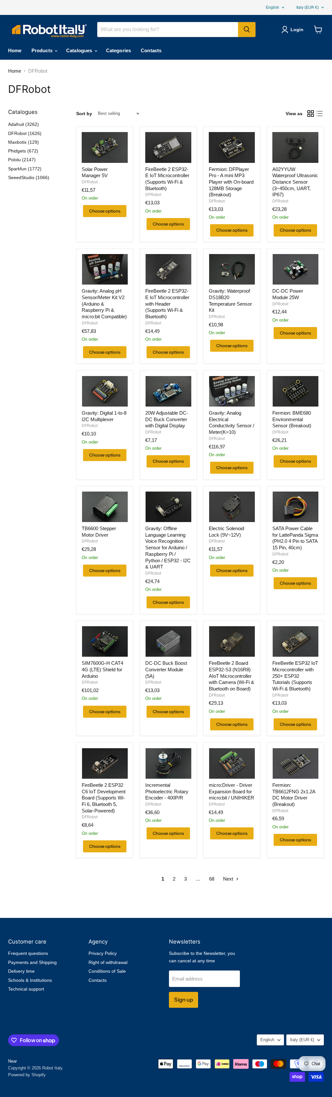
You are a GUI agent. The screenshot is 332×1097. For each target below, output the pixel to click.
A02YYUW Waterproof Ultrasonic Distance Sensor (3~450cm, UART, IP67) (295, 182)
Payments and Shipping (32, 962)
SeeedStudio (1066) (28, 177)
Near (12, 1061)
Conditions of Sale (107, 971)
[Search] (246, 29)
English (272, 7)
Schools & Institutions (30, 980)
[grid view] (310, 113)
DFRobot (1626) (25, 133)
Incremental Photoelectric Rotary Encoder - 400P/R (166, 791)
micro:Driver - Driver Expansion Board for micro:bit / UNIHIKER (231, 791)
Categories (118, 50)
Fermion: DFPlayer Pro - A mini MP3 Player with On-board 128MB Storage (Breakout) (231, 182)
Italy (307, 7)
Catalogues (80, 50)
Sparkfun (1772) (25, 168)
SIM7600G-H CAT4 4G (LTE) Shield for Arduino (102, 669)
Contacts (151, 50)
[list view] (319, 113)
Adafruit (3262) (23, 124)
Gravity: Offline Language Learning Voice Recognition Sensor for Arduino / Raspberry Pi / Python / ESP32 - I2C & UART (168, 547)
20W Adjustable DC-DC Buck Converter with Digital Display (166, 419)
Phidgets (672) (23, 150)
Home (15, 50)
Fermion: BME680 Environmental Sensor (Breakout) (291, 419)
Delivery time (21, 971)
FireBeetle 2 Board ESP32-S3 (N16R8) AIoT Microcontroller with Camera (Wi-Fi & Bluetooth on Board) (231, 675)
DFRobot (90, 182)
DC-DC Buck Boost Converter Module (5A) (166, 669)
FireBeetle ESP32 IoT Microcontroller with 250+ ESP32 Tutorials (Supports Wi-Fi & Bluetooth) (295, 675)
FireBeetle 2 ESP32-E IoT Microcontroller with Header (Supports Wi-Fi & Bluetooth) (167, 303)
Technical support (26, 989)
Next (228, 879)
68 (211, 879)
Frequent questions (28, 953)
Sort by (84, 113)
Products (42, 50)
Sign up (183, 999)
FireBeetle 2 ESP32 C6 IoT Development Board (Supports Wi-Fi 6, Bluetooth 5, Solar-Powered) (103, 797)
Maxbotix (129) (23, 142)
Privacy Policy (103, 953)
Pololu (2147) (22, 159)
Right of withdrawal (108, 962)
